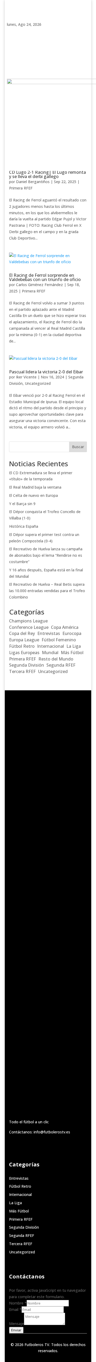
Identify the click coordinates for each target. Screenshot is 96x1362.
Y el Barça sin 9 (22, 503)
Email (15, 1309)
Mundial (50, 652)
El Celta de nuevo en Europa (33, 495)
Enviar (16, 1330)
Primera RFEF (21, 188)
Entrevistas (48, 633)
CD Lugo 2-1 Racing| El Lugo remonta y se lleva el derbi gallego (47, 174)
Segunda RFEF (60, 665)
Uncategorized (38, 383)
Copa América (64, 627)
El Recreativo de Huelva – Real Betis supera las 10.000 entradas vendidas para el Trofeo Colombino (47, 591)
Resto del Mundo (55, 659)
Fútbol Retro (22, 646)
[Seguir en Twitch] (11, 32)
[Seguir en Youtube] (54, 32)
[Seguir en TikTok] (22, 32)
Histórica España (23, 526)
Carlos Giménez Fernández (39, 284)
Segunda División (26, 665)
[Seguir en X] (43, 32)
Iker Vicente (26, 376)
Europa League (24, 640)
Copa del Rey (22, 633)
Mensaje (16, 1323)
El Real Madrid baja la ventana (35, 487)
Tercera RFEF (22, 671)
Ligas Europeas (24, 652)
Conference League (29, 627)
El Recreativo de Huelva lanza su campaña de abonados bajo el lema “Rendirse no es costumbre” (45, 555)
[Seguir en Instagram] (32, 32)
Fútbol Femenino (59, 640)
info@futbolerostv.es (52, 1131)
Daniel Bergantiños (33, 181)
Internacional (50, 646)
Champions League (28, 621)
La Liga (73, 646)
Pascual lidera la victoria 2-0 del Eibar (46, 372)
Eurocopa (71, 633)
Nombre (18, 1303)
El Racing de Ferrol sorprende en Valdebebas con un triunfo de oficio (45, 277)
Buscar (78, 446)
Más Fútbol (72, 652)
